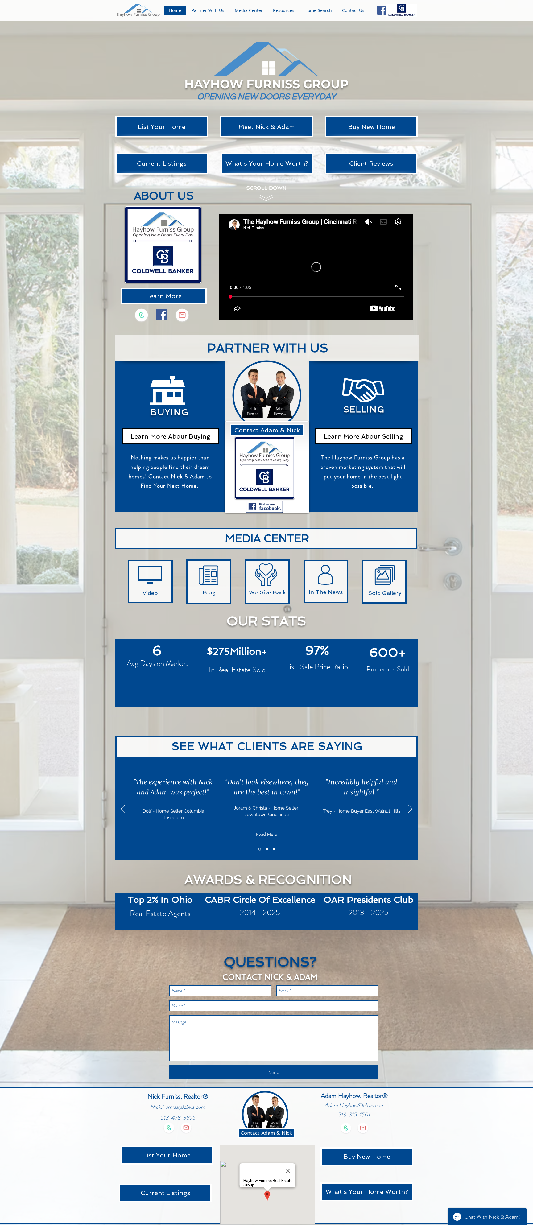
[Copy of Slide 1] (266, 849)
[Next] (410, 809)
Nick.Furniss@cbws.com (177, 1107)
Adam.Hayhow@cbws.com (354, 1105)
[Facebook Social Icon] (381, 10)
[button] (207, 10)
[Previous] (123, 809)
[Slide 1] (259, 849)
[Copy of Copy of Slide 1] (274, 849)
